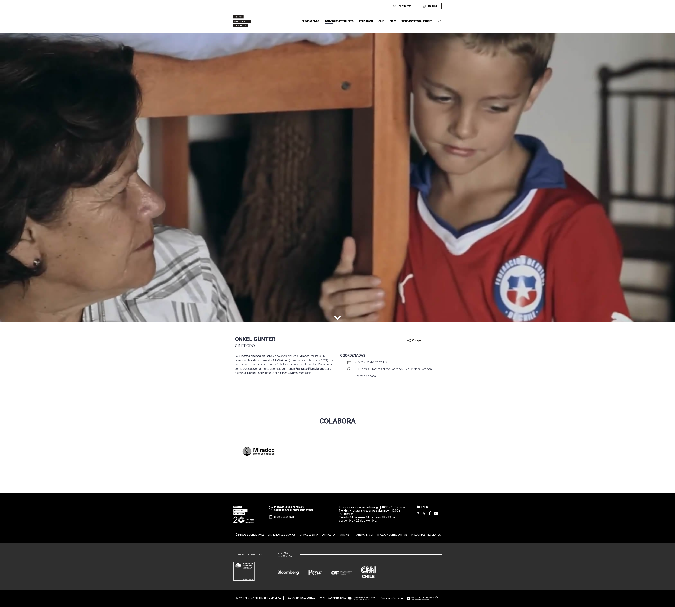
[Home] (242, 21)
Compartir (419, 340)
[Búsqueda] (440, 21)
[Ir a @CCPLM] (417, 513)
